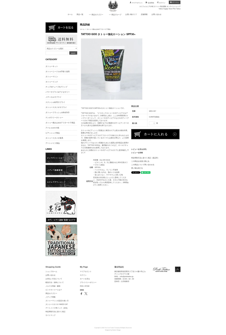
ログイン (162, 3)
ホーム (70, 14)
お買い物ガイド (131, 14)
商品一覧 (80, 14)
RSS (81, 286)
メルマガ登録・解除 (53, 286)
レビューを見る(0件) (139, 149)
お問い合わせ (156, 14)
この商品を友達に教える (140, 161)
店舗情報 (144, 14)
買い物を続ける (137, 168)
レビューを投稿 (137, 153)
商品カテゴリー (51, 293)
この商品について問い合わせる (142, 165)
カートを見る (85, 279)
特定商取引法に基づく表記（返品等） (145, 158)
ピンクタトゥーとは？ (54, 290)
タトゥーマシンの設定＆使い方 (57, 301)
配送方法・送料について (55, 282)
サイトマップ (50, 315)
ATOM (87, 286)
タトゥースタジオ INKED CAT (57, 304)
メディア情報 (50, 297)
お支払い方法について (54, 279)
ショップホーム (51, 271)
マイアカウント (137, 3)
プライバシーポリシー (88, 282)
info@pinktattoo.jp (126, 276)
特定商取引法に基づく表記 (55, 312)
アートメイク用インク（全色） (57, 308)
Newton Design (116, 330)
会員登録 (151, 3)
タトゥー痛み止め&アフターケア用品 (98, 29)
